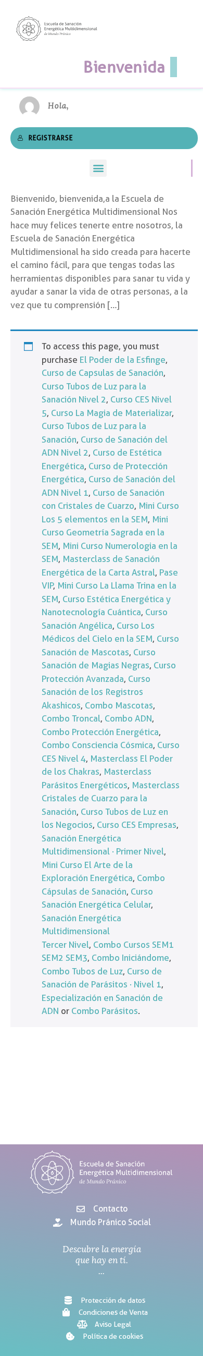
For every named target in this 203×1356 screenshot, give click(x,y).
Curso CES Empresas (136, 825)
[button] (98, 168)
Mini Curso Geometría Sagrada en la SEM (105, 532)
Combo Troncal (71, 718)
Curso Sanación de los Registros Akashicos (96, 692)
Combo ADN (128, 718)
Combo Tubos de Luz (82, 971)
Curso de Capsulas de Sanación (102, 373)
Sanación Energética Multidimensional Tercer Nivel (81, 931)
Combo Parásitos (104, 1011)
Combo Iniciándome (130, 957)
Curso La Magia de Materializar (111, 413)
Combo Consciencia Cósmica (97, 745)
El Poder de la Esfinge (123, 360)
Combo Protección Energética (100, 732)
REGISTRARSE (51, 137)
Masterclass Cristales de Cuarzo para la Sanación (111, 798)
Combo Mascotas (119, 705)
